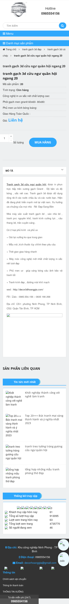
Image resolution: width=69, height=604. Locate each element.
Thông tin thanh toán (13, 585)
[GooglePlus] (29, 568)
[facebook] (63, 545)
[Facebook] (11, 568)
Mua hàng (43, 142)
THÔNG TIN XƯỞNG (13, 591)
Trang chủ (10, 49)
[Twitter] (44, 568)
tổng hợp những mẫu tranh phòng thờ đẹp (42, 471)
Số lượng (18, 142)
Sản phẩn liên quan (21, 368)
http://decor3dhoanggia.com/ (28, 289)
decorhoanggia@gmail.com (40, 563)
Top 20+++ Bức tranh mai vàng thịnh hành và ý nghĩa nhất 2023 (44, 419)
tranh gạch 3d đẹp (31, 49)
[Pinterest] (57, 568)
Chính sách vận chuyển (14, 578)
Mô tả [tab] (9, 170)
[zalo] (63, 559)
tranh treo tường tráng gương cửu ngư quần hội (43, 448)
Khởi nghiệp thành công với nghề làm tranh (42, 394)
